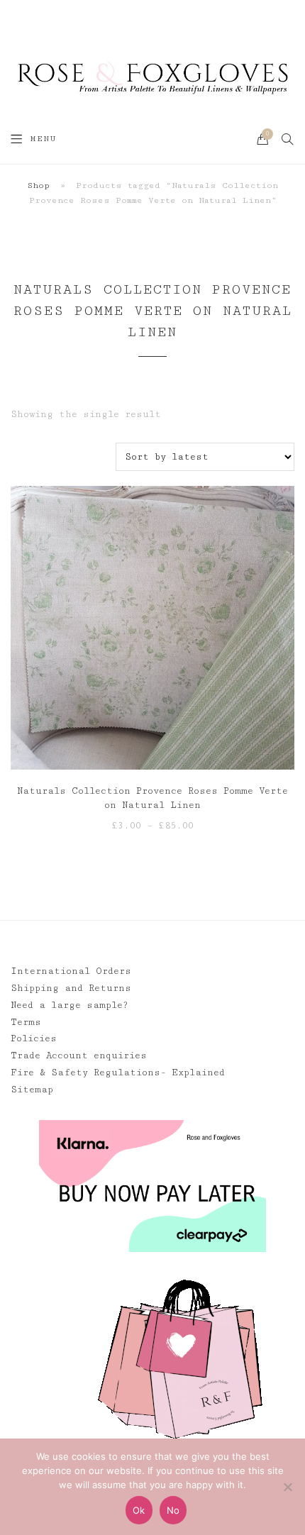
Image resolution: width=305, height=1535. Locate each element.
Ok (139, 1510)
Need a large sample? (69, 1005)
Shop (38, 185)
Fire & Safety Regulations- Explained (118, 1072)
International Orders (71, 971)
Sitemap (32, 1089)
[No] (287, 1487)
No (173, 1510)
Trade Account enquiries (79, 1055)
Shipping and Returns (71, 988)
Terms (26, 1022)
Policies (34, 1038)
